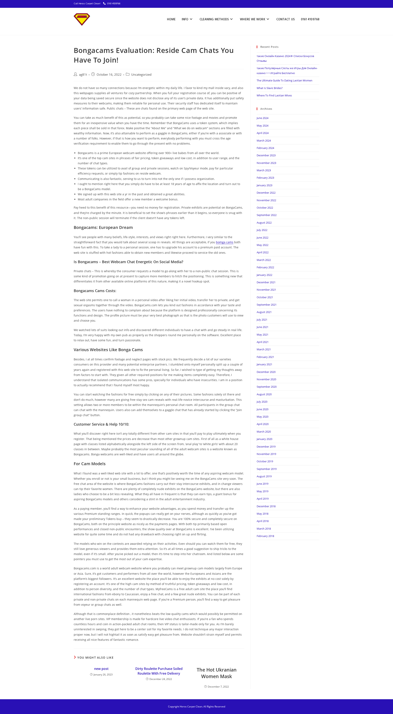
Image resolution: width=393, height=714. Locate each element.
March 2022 (264, 260)
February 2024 (265, 148)
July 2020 (262, 401)
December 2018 (266, 506)
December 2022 (266, 192)
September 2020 (267, 386)
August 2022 (264, 222)
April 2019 (263, 498)
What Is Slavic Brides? (270, 88)
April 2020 (263, 424)
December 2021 (266, 282)
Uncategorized (141, 75)
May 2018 (262, 513)
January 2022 (264, 275)
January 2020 (264, 439)
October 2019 (265, 461)
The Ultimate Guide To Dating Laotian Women (284, 80)
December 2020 (266, 372)
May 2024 (262, 125)
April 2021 (263, 342)
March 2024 (264, 140)
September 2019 (267, 469)
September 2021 (267, 304)
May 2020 (262, 416)
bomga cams (224, 242)
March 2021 (264, 349)
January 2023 (264, 185)
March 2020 (264, 431)
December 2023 (266, 155)
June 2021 (262, 327)
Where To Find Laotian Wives (274, 95)
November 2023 (266, 163)
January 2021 (264, 364)
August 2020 (264, 394)
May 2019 (262, 491)
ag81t (83, 75)
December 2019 (266, 446)
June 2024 (262, 118)
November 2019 (266, 454)
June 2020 (262, 409)
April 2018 (263, 521)
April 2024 (263, 133)
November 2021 (266, 289)
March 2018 (264, 528)
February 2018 (265, 536)
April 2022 (263, 252)
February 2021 (265, 357)
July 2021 (262, 319)
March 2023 (264, 170)
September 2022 (267, 215)
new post (101, 668)
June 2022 (262, 237)
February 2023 (265, 177)
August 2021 (264, 312)
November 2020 (266, 379)
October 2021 (265, 297)
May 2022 (262, 245)
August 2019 (264, 476)
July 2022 (262, 230)
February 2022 (265, 267)
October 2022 (265, 207)
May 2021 (262, 334)
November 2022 (266, 200)
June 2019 (262, 484)
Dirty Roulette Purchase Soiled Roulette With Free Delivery (159, 670)
